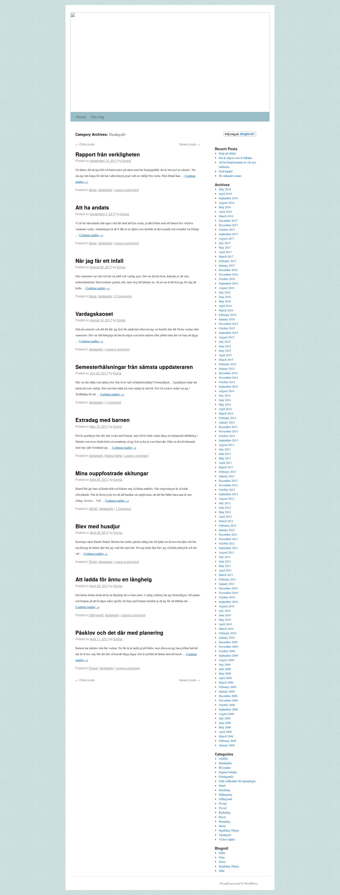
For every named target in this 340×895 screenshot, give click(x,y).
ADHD (93, 508)
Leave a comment (126, 190)
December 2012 (228, 480)
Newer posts (189, 144)
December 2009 (228, 642)
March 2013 (226, 467)
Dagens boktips (228, 772)
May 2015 (225, 350)
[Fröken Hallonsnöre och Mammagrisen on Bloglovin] (239, 135)
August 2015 (226, 337)
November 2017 (228, 225)
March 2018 (226, 216)
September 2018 (228, 198)
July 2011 (224, 557)
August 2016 (226, 288)
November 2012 (228, 485)
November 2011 (228, 539)
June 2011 (225, 561)
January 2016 (227, 319)
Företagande (226, 776)
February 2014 (227, 418)
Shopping (224, 821)
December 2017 (228, 220)
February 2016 (227, 315)
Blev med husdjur (97, 526)
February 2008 (227, 741)
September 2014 (228, 386)
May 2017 (225, 247)
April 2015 (225, 355)
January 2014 (227, 422)
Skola (93, 190)
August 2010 (226, 606)
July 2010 (224, 611)
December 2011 (228, 534)
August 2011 (226, 552)
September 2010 (228, 602)
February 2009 (227, 687)
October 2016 (227, 279)
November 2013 (228, 431)
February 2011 (227, 579)
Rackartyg (224, 812)
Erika (222, 853)
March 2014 (226, 413)
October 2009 (227, 651)
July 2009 (224, 664)
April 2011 (225, 570)
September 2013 (228, 440)
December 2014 (228, 373)
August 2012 (226, 498)
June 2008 (225, 723)
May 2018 (225, 207)
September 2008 (228, 709)
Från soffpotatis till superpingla (237, 781)
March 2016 (226, 310)
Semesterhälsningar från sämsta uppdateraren (134, 366)
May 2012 (225, 512)
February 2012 (227, 525)
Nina (222, 857)
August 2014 (226, 391)
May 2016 (225, 301)
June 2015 (225, 346)
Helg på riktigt (227, 153)
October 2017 (227, 229)
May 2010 (225, 619)
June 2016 (225, 297)
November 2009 (228, 646)
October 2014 (227, 382)
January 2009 (227, 691)
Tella (221, 871)
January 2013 (227, 476)
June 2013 (225, 454)
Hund (222, 785)
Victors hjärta (113, 455)
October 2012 (227, 489)
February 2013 (227, 472)
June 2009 (225, 669)
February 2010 (227, 633)
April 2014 (225, 409)
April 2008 (225, 732)
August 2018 (226, 203)
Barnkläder (225, 763)
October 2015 (227, 328)
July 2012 (224, 503)
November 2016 (228, 274)
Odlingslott (96, 615)
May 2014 (225, 404)
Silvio (222, 862)
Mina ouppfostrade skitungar (111, 473)
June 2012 (225, 507)
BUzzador (225, 767)
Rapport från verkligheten (107, 154)
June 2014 (225, 400)
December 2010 (228, 588)
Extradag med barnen (102, 419)
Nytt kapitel (225, 171)
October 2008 (227, 705)
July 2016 (224, 292)
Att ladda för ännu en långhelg (113, 579)
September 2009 (228, 655)
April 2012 (225, 516)
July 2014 (224, 395)
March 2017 (226, 256)
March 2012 (226, 521)
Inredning (224, 790)
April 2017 (225, 252)
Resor (222, 817)
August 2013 (226, 445)
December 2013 (228, 427)
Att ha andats (92, 207)
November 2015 (228, 324)
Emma (126, 160)
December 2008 (228, 696)
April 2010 (225, 624)
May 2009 (225, 673)
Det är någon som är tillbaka (235, 158)
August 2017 (226, 238)
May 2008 (225, 727)
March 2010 (226, 628)
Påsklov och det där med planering (119, 632)
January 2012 (227, 530)
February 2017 (227, 261)
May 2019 (225, 189)
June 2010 (225, 615)
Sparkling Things (229, 830)
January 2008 (227, 745)
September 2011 (228, 548)
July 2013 (224, 449)
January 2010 (227, 637)
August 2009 (226, 660)
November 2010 (228, 593)
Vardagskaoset (94, 313)
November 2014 (228, 377)
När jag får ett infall (99, 260)
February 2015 (227, 364)
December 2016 (228, 270)
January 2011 (227, 584)
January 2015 (227, 368)
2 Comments (123, 296)
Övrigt (93, 561)
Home (81, 116)
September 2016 (228, 283)
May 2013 (225, 458)
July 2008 (224, 718)
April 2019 (225, 194)
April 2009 (225, 678)
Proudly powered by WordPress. (239, 883)
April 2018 (225, 211)
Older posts (85, 144)
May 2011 (225, 566)
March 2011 (226, 575)
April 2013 (225, 463)
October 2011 (227, 543)
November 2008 (228, 700)
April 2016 (225, 306)
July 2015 (224, 342)
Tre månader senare (230, 176)
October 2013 (227, 436)
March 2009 (226, 682)
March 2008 (226, 736)
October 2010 (227, 597)
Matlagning (225, 794)
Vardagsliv (105, 190)
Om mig (97, 116)
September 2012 (228, 494)
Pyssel (93, 668)
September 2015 (228, 333)
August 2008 (226, 714)
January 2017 (227, 265)
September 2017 (228, 234)
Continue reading (91, 235)
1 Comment (113, 402)
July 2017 (224, 243)
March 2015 (226, 359)
